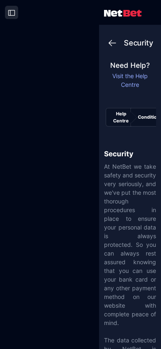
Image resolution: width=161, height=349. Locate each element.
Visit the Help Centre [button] (130, 80)
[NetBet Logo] (123, 12)
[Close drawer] (11, 12)
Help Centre (121, 117)
